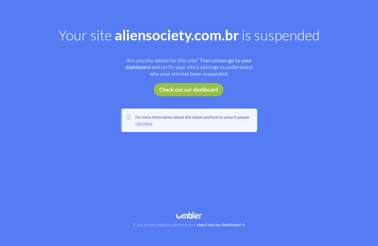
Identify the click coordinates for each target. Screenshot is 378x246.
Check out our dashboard (188, 89)
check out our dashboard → (221, 224)
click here (143, 123)
